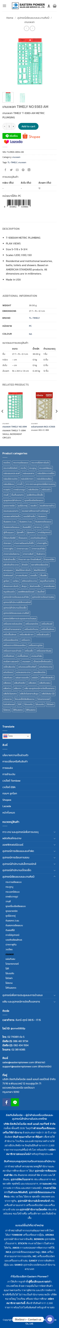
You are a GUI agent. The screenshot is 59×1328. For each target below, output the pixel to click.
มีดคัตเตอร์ (8, 575)
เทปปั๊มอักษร (22, 656)
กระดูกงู (32, 468)
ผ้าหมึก (25, 564)
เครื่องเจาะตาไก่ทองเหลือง (14, 645)
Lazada (6, 806)
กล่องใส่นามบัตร (10, 478)
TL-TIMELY (12, 162)
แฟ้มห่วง (7, 688)
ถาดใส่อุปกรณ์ (44, 532)
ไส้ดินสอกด (18, 709)
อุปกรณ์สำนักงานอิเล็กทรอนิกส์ (17, 602)
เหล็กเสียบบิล (9, 666)
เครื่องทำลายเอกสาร (12, 629)
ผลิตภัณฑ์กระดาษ (11, 564)
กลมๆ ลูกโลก (9, 793)
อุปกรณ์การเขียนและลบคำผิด (16, 597)
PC (30, 326)
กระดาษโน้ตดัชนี (10, 468)
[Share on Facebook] (5, 170)
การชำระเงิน (8, 774)
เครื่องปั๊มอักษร (9, 634)
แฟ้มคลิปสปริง (47, 677)
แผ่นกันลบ (7, 677)
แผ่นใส (35, 677)
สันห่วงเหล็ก (35, 586)
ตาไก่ (46, 527)
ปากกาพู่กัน (42, 543)
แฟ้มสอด (32, 682)
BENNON (39, 1239)
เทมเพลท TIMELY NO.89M (14, 426)
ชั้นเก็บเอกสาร (17, 494)
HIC (35, 1256)
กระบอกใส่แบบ (45, 468)
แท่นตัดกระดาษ (45, 666)
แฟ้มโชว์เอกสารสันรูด (29, 693)
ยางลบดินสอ (21, 575)
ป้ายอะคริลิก (49, 559)
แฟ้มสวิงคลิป (19, 682)
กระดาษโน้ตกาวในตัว (40, 462)
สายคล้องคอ (49, 586)
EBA (44, 1252)
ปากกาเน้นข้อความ (11, 554)
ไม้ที (19, 704)
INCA (8, 1252)
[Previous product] (32, 28)
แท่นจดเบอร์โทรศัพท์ (27, 666)
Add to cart (28, 126)
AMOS (15, 1247)
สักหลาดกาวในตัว (11, 586)
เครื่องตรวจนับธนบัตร (12, 623)
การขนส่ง (7, 768)
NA (30, 334)
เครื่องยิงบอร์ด (43, 634)
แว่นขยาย (7, 699)
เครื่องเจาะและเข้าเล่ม (12, 650)
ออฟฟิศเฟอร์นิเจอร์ (26, 591)
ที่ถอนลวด (23, 537)
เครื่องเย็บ (29, 650)
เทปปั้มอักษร (8, 656)
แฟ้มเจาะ (17, 688)
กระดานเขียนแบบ (20, 462)
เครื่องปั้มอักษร (47, 629)
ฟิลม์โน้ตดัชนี (39, 570)
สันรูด (24, 586)
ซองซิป (33, 505)
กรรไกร (6, 462)
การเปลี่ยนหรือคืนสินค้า (15, 761)
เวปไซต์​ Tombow (11, 781)
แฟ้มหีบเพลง (44, 682)
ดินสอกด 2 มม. (9, 521)
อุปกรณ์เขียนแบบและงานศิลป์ (33, 18)
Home (9, 18)
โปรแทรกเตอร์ (44, 699)
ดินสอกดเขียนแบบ (43, 521)
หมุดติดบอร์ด (9, 591)
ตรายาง (37, 527)
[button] (4, 6)
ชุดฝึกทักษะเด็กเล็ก (35, 494)
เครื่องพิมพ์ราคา (27, 634)
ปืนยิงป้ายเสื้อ (9, 559)
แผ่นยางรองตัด (22, 677)
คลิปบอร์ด (46, 489)
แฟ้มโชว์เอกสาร (10, 693)
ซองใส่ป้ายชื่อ (29, 516)
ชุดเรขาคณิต (9, 505)
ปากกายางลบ (23, 548)
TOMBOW (16, 1235)
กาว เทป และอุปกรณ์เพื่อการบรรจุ (40, 484)
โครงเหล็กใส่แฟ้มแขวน (24, 699)
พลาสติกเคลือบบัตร (39, 564)
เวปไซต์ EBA (9, 787)
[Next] (51, 61)
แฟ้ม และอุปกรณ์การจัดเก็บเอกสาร (39, 688)
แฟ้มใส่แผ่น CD (48, 693)
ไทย (10, 736)
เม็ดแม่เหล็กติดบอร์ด (42, 661)
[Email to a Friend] (17, 170)
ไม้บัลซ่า (50, 704)
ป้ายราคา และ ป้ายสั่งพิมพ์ (29, 559)
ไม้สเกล (6, 709)
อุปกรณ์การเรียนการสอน (43, 597)
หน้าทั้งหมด (8, 813)
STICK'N (22, 1243)
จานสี (5, 494)
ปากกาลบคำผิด (38, 548)
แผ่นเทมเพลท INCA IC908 (43, 426)
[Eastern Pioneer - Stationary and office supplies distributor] (28, 5)
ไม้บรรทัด (28, 704)
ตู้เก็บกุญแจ (8, 532)
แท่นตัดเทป (8, 672)
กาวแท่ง (6, 489)
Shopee (6, 800)
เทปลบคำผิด (36, 656)
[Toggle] (55, 832)
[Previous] (8, 61)
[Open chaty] (49, 1319)
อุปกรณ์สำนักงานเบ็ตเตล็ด (15, 607)
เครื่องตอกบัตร (31, 623)
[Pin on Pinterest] (23, 170)
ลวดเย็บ (33, 575)
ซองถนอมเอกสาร (11, 511)
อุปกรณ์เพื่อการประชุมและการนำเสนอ (19, 618)
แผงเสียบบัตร (40, 672)
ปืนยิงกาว (41, 554)
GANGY (33, 1260)
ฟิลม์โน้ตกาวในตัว (23, 570)
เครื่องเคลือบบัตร (10, 640)
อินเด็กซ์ (41, 591)
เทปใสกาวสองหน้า (11, 661)
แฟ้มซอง (7, 682)
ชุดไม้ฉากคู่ (22, 505)
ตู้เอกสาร (31, 532)
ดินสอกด (42, 516)
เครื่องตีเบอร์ (46, 623)
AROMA (49, 1235)
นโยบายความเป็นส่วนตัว (15, 755)
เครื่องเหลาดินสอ (44, 650)
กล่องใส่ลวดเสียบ (44, 478)
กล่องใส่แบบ (8, 484)
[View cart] (55, 5)
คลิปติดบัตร (33, 489)
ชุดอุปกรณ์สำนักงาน (12, 500)
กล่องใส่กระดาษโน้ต (45, 473)
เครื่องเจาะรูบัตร (36, 645)
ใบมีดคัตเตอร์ (9, 704)
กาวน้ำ (20, 484)
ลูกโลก (6, 580)
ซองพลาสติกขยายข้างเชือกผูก (35, 511)
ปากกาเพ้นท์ (28, 554)
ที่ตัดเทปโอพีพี (9, 537)
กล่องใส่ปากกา (27, 478)
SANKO (18, 1264)
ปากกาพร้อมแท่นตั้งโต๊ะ (24, 543)
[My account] (48, 5)
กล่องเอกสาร (28, 473)
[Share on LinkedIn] (29, 170)
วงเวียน (15, 580)
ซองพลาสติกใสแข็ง (11, 516)
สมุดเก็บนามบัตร (47, 580)
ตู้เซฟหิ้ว (20, 532)
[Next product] (26, 28)
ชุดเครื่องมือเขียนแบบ (33, 500)
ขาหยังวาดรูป (19, 489)
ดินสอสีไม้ (27, 527)
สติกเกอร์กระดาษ (29, 580)
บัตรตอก (7, 543)
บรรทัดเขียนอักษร (38, 537)
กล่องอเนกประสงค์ (11, 473)
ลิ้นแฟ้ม (43, 575)
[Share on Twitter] (11, 170)
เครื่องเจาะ (25, 640)
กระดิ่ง (23, 468)
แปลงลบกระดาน (23, 672)
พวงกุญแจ (8, 570)
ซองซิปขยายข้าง (47, 505)
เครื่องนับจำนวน (31, 629)
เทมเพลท (29, 22)
